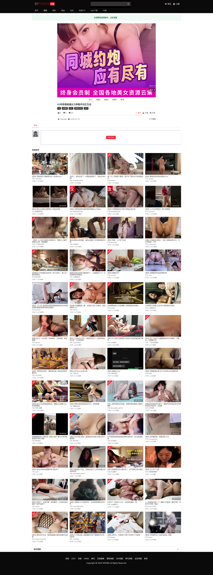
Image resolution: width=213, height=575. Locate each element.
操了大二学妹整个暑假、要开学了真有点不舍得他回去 (125, 177)
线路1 (98, 99)
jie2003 (113, 180)
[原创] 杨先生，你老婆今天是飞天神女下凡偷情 (123, 535)
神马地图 (128, 558)
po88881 (75, 244)
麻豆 (93, 558)
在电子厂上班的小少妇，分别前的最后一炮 (122, 502)
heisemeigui (152, 244)
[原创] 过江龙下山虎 (152, 469)
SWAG (86, 558)
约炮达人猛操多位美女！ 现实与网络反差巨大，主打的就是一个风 (162, 241)
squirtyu (150, 179)
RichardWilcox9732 (117, 408)
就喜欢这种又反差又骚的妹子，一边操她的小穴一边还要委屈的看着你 (87, 274)
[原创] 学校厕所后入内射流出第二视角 (158, 535)
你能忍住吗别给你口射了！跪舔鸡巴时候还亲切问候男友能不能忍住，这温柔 (163, 405)
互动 (86, 108)
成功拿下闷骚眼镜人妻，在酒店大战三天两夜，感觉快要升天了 (87, 306)
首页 (36, 10)
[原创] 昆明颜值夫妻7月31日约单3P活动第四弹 (161, 371)
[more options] (178, 549)
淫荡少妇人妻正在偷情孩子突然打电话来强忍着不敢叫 (125, 339)
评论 (35, 125)
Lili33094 (38, 179)
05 (59, 108)
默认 (91, 99)
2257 (73, 558)
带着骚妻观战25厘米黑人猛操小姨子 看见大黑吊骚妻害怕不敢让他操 (49, 437)
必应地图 (138, 558)
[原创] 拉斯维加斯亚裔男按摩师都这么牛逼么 (85, 209)
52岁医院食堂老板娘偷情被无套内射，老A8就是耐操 (125, 437)
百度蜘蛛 (100, 558)
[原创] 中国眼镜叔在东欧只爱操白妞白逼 (121, 209)
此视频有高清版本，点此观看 (105, 17)
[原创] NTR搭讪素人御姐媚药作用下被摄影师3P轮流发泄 (87, 536)
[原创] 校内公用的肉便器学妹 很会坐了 (45, 469)
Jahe (150, 275)
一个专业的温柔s (153, 342)
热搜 (80, 558)
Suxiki (150, 537)
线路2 (106, 99)
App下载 (94, 10)
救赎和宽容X (39, 211)
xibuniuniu (151, 211)
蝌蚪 (54, 10)
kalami (37, 506)
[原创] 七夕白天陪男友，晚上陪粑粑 (157, 209)
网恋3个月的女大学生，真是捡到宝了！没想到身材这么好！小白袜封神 (87, 339)
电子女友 (38, 277)
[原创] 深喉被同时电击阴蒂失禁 (156, 273)
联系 (146, 558)
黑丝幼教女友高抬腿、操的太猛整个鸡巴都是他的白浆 (87, 241)
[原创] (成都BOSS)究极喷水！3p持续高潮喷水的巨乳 (87, 503)
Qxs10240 (114, 242)
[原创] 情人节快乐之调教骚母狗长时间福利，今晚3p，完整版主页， (162, 339)
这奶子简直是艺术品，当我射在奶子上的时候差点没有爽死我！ (87, 470)
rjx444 (113, 308)
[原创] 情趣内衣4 (113, 273)
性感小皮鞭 (38, 408)
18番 (105, 10)
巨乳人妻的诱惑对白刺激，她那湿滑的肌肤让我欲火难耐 (125, 405)
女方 (71, 108)
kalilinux (113, 275)
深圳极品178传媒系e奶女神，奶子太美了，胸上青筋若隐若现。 (49, 274)
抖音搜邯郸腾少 (153, 472)
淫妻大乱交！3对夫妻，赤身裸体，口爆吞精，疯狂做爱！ (49, 339)
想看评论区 (78, 108)
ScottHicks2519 (78, 180)
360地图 (119, 558)
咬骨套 (65, 108)
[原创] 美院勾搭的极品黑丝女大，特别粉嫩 (84, 404)
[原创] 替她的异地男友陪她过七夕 (156, 176)
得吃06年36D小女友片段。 (79, 371)
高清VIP (82, 10)
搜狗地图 (110, 558)
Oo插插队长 (76, 277)
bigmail (113, 537)
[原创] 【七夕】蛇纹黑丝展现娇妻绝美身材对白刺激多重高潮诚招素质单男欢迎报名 (50, 306)
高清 (122, 99)
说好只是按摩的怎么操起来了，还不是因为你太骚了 (125, 469)
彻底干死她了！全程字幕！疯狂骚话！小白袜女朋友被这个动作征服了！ (50, 503)
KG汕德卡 (114, 342)
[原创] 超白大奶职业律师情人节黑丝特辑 (46, 209)
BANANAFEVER (78, 211)
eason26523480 (78, 506)
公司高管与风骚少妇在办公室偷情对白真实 (160, 306)
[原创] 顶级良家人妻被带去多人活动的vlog (47, 176)
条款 (67, 558)
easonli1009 (77, 342)
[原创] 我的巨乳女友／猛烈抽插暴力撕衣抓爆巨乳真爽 (50, 536)
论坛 (72, 10)
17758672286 (39, 244)
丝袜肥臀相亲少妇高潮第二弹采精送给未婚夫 (122, 306)
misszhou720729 (40, 539)
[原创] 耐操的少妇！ (114, 371)
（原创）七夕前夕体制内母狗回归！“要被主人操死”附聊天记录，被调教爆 (49, 241)
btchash (37, 310)
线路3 (114, 99)
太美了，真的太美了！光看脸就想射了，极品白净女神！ (87, 177)
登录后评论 (111, 137)
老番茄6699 (76, 406)
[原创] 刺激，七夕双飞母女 (116, 240)
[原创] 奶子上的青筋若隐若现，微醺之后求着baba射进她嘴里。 (49, 405)
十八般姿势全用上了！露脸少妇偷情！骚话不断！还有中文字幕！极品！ (163, 503)
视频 (45, 10)
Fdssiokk (63, 119)
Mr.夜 (150, 373)
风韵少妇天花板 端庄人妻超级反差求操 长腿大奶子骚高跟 (87, 437)
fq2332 (75, 310)
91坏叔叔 (151, 408)
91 (44, 4)
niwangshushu (152, 439)
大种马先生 (114, 373)
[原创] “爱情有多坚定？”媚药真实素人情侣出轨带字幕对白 (49, 372)
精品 (63, 10)
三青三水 (75, 373)
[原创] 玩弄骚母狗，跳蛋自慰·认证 (157, 437)
